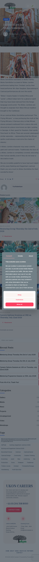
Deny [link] (19, 295)
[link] (20, 300)
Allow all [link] (19, 304)
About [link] (31, 256)
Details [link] (20, 256)
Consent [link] (9, 256)
